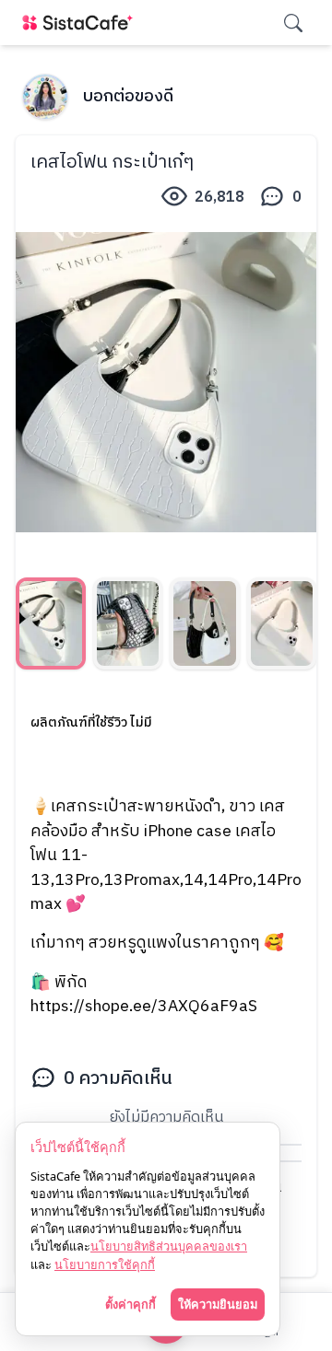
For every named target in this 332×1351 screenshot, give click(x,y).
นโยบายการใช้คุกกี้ (104, 1264)
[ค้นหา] (293, 23)
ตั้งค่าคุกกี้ (130, 1304)
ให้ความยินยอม (217, 1304)
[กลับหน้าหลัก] (81, 22)
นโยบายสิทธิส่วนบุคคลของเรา (168, 1246)
